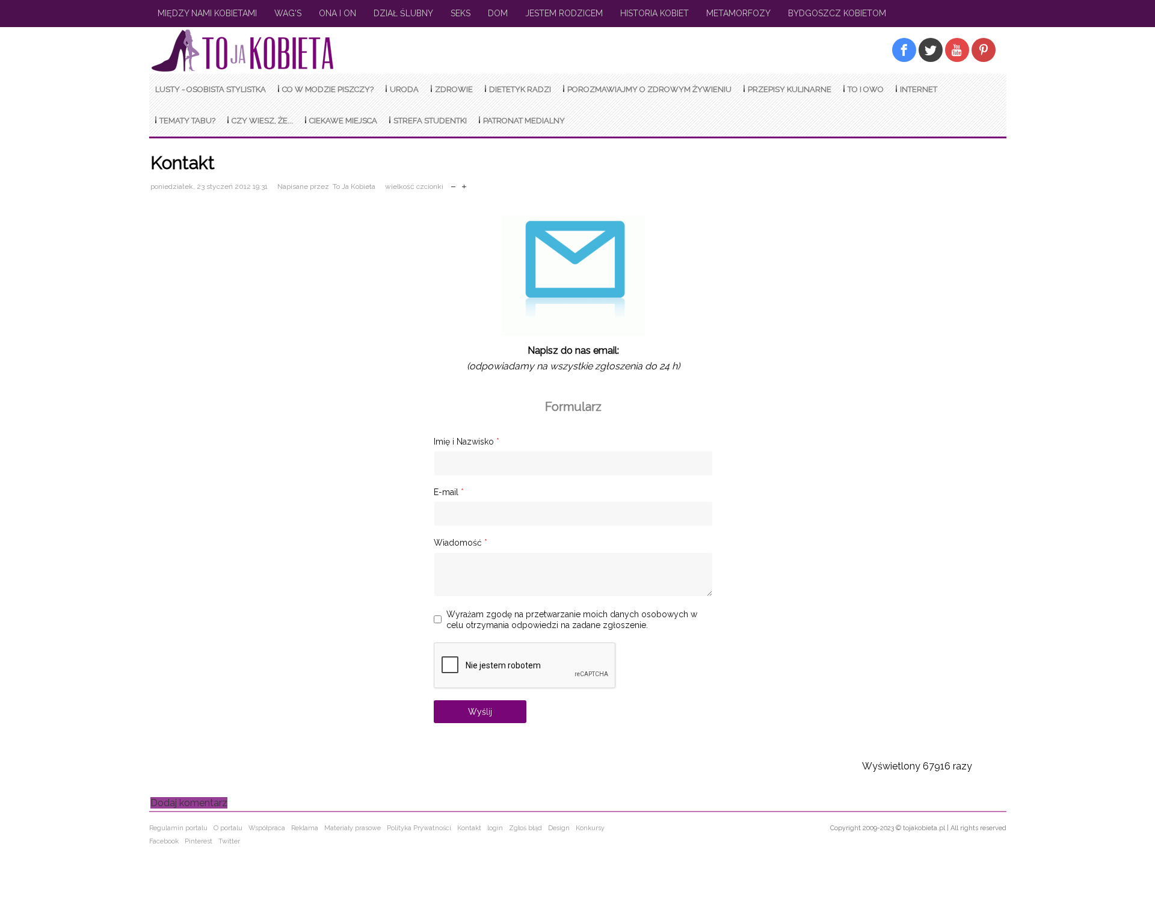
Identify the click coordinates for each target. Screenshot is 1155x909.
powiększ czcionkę (464, 183)
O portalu (228, 828)
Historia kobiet (654, 13)
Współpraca (266, 828)
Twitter (229, 841)
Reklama (304, 828)
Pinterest (198, 841)
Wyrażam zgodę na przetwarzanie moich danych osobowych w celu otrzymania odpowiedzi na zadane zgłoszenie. (571, 619)
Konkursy (590, 828)
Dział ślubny (403, 13)
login (495, 828)
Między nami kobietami (207, 13)
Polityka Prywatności (419, 828)
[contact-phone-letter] (573, 335)
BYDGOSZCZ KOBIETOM (837, 13)
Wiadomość (460, 542)
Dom (498, 13)
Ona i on (337, 13)
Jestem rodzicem (564, 13)
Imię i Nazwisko (466, 441)
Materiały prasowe (352, 828)
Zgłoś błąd (525, 828)
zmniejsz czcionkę (453, 183)
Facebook (164, 841)
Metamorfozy (738, 13)
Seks (460, 13)
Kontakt (469, 828)
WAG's (287, 13)
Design (559, 828)
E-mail (449, 492)
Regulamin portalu (178, 828)
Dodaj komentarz (188, 803)
